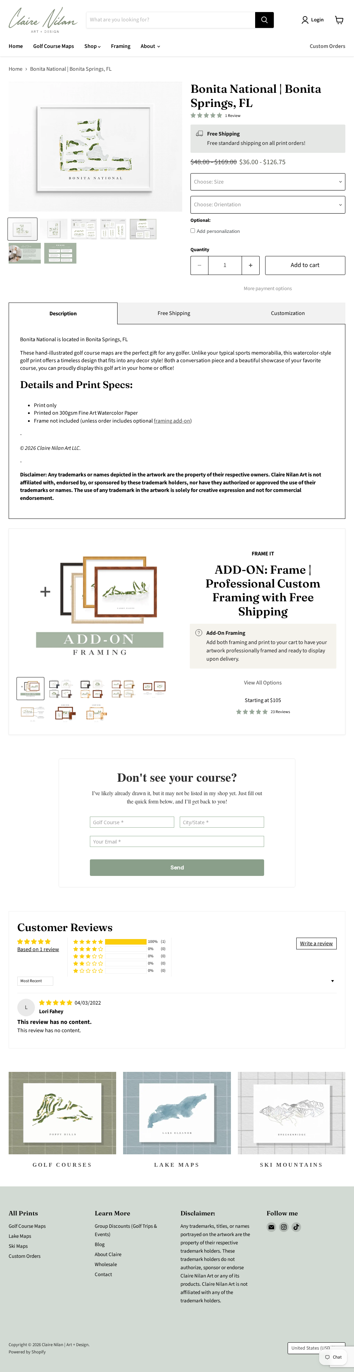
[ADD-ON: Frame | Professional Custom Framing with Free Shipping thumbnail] (30, 689)
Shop (91, 46)
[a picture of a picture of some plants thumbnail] (33, 713)
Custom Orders (327, 46)
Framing (120, 46)
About (148, 46)
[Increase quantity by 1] (251, 265)
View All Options (263, 683)
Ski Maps (18, 1246)
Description (63, 313)
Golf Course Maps (53, 46)
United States (313, 1348)
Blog (100, 1244)
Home (16, 46)
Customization (288, 313)
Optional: (200, 220)
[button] (88, 942)
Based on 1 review (38, 949)
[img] (56, 1003)
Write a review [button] (316, 943)
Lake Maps (20, 1236)
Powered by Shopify (27, 1352)
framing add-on (172, 421)
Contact (103, 1274)
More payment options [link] (268, 289)
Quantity (199, 250)
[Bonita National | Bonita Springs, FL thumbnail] (22, 229)
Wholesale (106, 1264)
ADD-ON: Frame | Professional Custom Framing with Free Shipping (262, 590)
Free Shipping (174, 313)
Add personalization (218, 231)
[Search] (264, 20)
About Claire (108, 1254)
